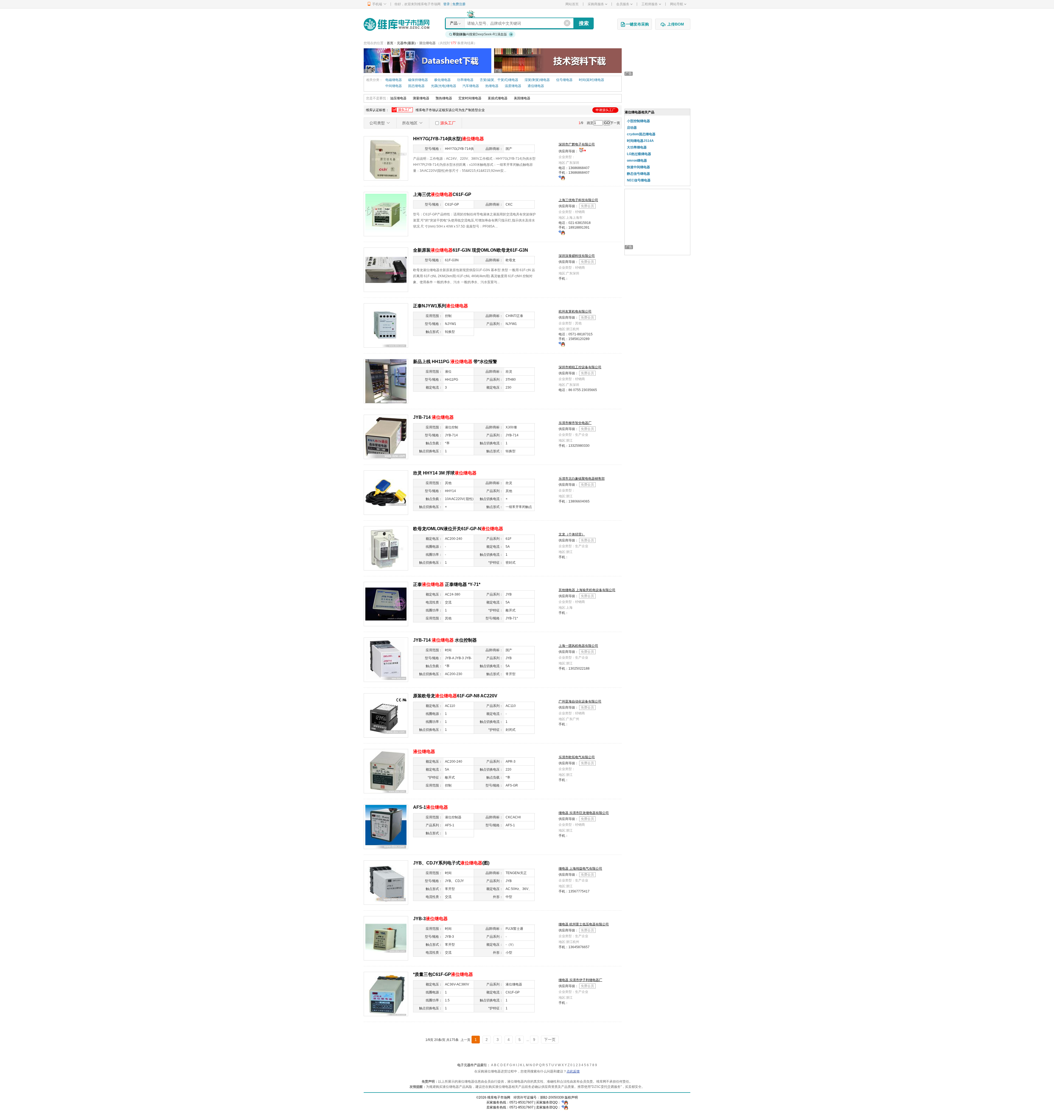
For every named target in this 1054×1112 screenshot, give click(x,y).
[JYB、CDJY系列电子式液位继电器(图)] (386, 882)
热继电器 (491, 86)
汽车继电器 (470, 86)
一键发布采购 (637, 24)
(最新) (411, 43)
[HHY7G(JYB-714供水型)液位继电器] (386, 158)
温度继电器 (513, 86)
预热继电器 (444, 98)
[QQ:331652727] (565, 1107)
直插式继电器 (498, 98)
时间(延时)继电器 (591, 80)
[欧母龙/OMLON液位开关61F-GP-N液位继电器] (386, 548)
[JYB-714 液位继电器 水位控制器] (386, 659)
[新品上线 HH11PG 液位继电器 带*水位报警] (386, 381)
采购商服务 (596, 4)
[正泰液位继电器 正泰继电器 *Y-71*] (386, 604)
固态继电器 (416, 86)
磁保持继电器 (418, 80)
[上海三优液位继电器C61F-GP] (386, 214)
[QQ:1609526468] (565, 1102)
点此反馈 (573, 1071)
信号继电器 (564, 80)
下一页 (615, 123)
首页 (390, 43)
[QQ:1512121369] (562, 232)
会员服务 (622, 4)
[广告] (427, 60)
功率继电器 (465, 80)
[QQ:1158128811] (562, 344)
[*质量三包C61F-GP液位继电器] (386, 994)
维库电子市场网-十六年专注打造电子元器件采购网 (396, 24)
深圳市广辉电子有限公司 (577, 144)
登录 (446, 4)
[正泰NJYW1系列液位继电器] (386, 325)
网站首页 (572, 4)
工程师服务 (649, 4)
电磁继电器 (393, 80)
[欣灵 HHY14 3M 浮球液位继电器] (386, 492)
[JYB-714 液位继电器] (386, 437)
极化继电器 (442, 80)
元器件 (402, 43)
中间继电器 (393, 86)
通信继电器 (536, 86)
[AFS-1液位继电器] (386, 827)
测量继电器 (421, 98)
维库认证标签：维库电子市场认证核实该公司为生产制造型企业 (490, 110)
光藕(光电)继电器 (443, 86)
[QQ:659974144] (562, 177)
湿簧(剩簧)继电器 (537, 80)
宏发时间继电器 (469, 98)
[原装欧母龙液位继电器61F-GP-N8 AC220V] (386, 715)
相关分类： (374, 80)
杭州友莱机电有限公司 (575, 311)
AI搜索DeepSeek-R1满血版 (480, 34)
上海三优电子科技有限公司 (578, 200)
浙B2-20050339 (552, 1097)
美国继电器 (522, 98)
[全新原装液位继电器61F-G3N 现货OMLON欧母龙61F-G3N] (386, 269)
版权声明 (571, 1097)
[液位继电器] (386, 771)
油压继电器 (398, 98)
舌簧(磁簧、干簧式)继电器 (499, 80)
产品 (454, 23)
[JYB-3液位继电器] (386, 938)
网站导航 (676, 4)
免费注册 (459, 4)
